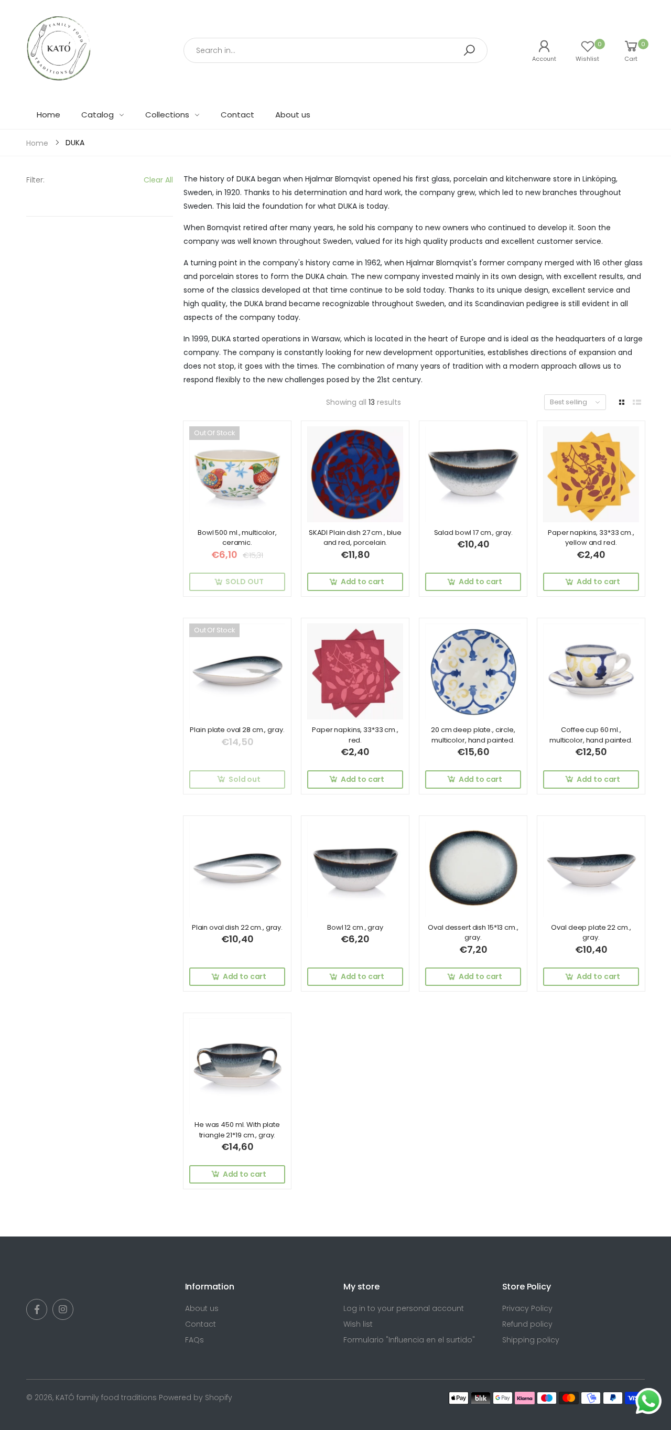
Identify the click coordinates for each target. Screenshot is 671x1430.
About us (202, 1308)
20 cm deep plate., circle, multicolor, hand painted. (473, 735)
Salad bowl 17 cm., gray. (473, 532)
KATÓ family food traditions (106, 1397)
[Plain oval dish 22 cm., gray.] (237, 869)
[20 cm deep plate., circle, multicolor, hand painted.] (473, 671)
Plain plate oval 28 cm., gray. (237, 730)
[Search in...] (469, 50)
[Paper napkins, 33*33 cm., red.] (355, 671)
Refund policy (527, 1324)
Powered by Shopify (195, 1397)
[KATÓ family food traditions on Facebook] (36, 1309)
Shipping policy (530, 1340)
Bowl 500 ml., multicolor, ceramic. (237, 538)
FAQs (194, 1340)
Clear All (158, 180)
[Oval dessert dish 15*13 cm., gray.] (473, 869)
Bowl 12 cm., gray (355, 927)
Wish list (358, 1324)
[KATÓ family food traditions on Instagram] (62, 1309)
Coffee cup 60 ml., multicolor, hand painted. (591, 735)
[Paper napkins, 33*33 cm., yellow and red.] (591, 474)
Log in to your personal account (403, 1308)
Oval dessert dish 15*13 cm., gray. (473, 932)
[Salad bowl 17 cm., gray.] (473, 474)
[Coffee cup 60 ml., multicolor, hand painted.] (591, 671)
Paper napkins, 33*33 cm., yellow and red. (591, 538)
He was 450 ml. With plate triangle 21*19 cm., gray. (237, 1130)
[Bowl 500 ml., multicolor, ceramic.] (237, 474)
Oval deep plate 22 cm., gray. (591, 932)
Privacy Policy (527, 1308)
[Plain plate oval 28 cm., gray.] (237, 671)
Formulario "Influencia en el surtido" (409, 1340)
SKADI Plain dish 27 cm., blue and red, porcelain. (355, 538)
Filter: (35, 180)
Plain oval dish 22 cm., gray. (237, 927)
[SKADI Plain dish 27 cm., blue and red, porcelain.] (355, 474)
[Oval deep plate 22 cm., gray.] (591, 869)
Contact (200, 1324)
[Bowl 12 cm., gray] (355, 869)
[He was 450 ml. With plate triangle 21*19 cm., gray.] (237, 1066)
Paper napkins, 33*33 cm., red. (355, 735)
